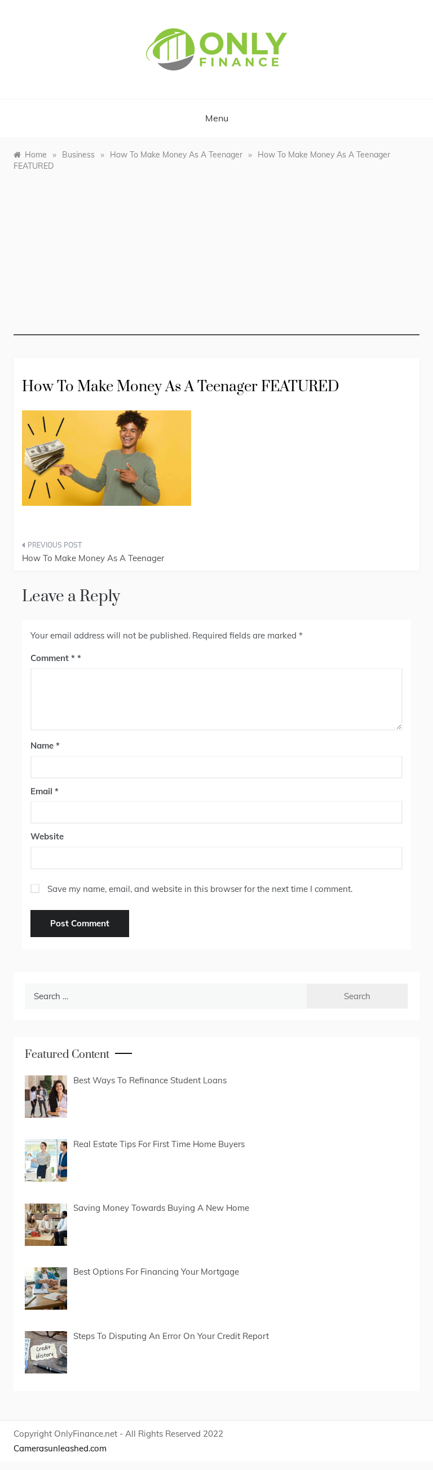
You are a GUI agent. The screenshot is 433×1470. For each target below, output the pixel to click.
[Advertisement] (216, 256)
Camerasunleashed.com (60, 1448)
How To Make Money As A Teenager (93, 558)
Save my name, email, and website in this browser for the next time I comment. (199, 888)
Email (44, 791)
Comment (52, 658)
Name (45, 745)
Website (47, 836)
